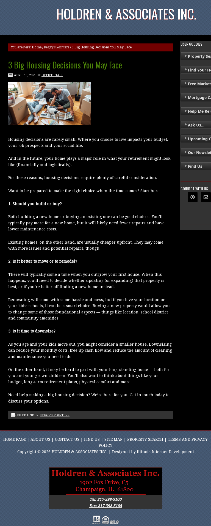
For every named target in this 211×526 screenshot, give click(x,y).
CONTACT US (67, 439)
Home (36, 47)
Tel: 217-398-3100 (105, 499)
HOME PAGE (15, 439)
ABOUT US (40, 439)
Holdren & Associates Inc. (126, 13)
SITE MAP (114, 439)
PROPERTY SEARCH (145, 439)
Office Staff (52, 75)
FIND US (92, 439)
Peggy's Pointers (56, 47)
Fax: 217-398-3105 (105, 505)
